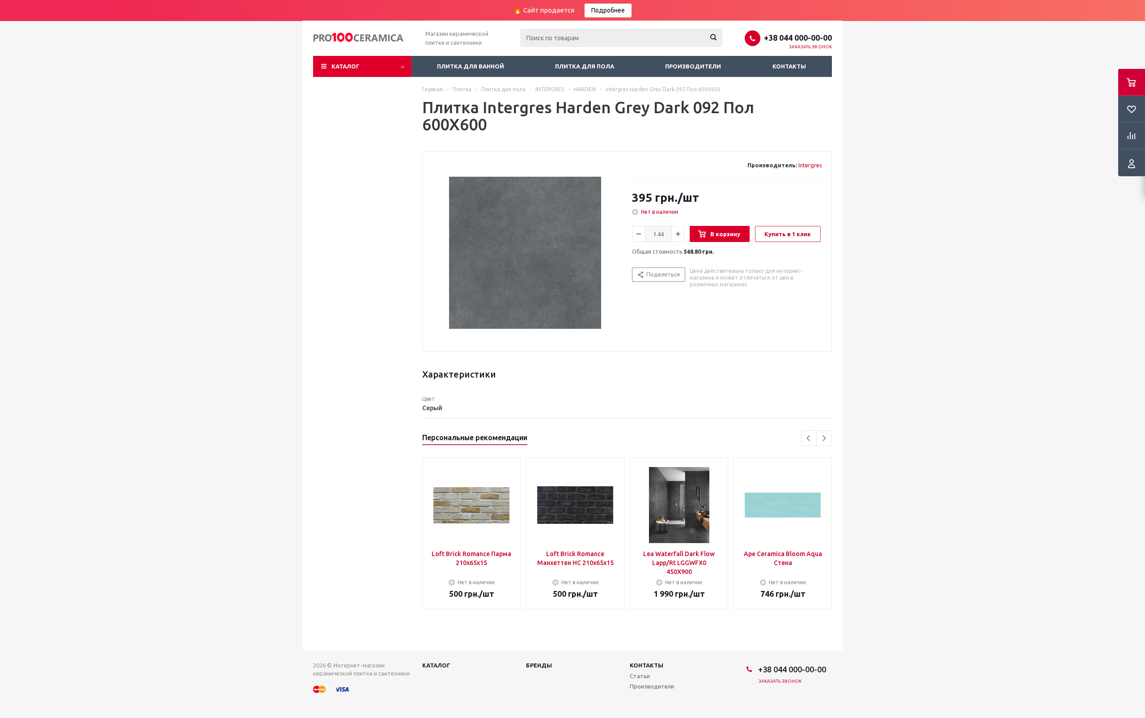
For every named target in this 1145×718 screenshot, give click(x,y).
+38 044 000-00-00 (798, 38)
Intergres (810, 165)
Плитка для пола (584, 66)
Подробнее (608, 10)
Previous (809, 438)
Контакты (789, 66)
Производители (693, 66)
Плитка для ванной (470, 66)
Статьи (640, 676)
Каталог (345, 66)
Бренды (539, 665)
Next (824, 438)
